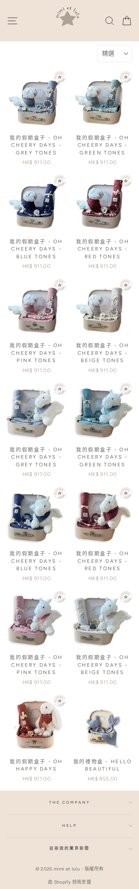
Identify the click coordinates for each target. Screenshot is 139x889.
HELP (69, 825)
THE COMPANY (69, 802)
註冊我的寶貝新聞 (69, 848)
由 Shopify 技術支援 (69, 882)
